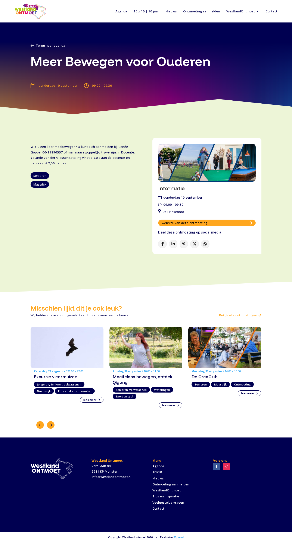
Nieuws (171, 11)
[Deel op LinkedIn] (173, 244)
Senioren (39, 176)
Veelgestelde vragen (168, 502)
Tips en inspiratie (165, 496)
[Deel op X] (194, 244)
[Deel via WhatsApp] (205, 244)
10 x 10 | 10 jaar (146, 11)
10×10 (157, 472)
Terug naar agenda (50, 45)
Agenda (121, 11)
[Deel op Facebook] (162, 244)
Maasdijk (39, 184)
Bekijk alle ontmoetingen (238, 315)
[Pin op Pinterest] (184, 244)
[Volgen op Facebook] (216, 466)
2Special (178, 537)
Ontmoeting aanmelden (201, 11)
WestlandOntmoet (240, 11)
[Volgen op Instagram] (226, 466)
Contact (271, 11)
